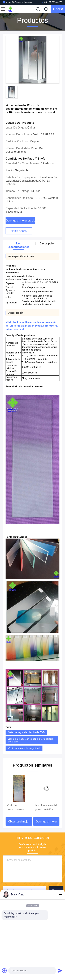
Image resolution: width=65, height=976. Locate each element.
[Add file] (4, 970)
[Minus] (60, 895)
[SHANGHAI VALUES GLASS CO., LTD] (14, 9)
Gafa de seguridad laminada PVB (26, 732)
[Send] (60, 970)
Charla (58, 9)
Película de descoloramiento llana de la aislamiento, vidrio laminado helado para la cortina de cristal (45, 807)
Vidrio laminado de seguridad (24, 748)
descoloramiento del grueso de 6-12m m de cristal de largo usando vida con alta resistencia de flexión (19, 807)
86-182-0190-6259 (53, 2)
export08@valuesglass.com (19, 2)
